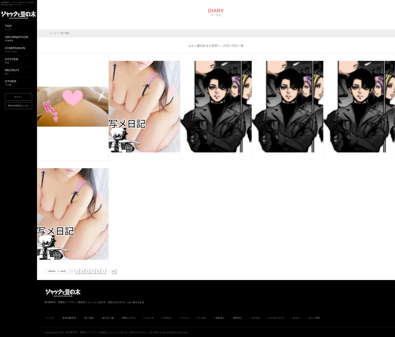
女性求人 (220, 318)
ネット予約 (314, 318)
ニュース (149, 318)
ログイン (18, 97)
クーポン (202, 318)
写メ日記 (89, 318)
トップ (53, 33)
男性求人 (237, 318)
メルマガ (255, 318)
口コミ (296, 318)
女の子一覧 (108, 318)
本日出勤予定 (69, 318)
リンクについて (277, 318)
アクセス (166, 318)
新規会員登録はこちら (18, 105)
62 (113, 271)
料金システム (129, 318)
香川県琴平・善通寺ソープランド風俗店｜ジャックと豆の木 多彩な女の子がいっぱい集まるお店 (116, 332)
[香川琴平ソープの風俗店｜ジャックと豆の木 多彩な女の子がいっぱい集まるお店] (18, 20)
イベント (184, 318)
